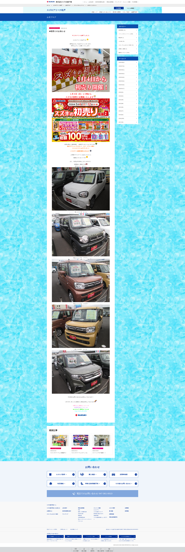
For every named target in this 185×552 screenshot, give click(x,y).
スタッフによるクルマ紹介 (52, 514)
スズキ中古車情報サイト (126, 536)
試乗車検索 (111, 514)
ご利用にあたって (63, 529)
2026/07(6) (121, 66)
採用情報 (127, 511)
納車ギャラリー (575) (124, 52)
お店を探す (91, 1)
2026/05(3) (121, 73)
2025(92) (121, 92)
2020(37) (121, 111)
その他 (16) (121, 41)
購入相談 (111, 511)
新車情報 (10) (122, 30)
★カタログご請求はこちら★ (81, 409)
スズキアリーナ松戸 (57, 5)
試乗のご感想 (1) (123, 48)
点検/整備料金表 (81, 517)
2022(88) (121, 103)
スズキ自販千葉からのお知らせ (53, 508)
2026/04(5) (121, 77)
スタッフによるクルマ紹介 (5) (126, 45)
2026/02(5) (121, 84)
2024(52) (121, 96)
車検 (79, 509)
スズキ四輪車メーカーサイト (54, 536)
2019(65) (121, 114)
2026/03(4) (121, 81)
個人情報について (74, 529)
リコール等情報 (108, 536)
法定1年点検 (80, 513)
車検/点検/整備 (110, 1)
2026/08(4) (121, 62)
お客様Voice (49, 511)
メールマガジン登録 (90, 536)
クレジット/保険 (126, 1)
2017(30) (121, 122)
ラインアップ (118, 1)
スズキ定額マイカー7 (98, 511)
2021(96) (121, 107)
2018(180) (121, 118)
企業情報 (127, 508)
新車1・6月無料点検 (82, 511)
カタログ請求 (112, 508)
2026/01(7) (121, 88)
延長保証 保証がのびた (98, 513)
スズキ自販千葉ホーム (51, 504)
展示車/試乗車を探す (100, 1)
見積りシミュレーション (72, 536)
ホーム (85, 1)
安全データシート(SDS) (52, 529)
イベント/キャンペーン (79, 5)
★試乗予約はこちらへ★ (81, 407)
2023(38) (121, 99)
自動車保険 (96, 515)
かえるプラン (96, 509)
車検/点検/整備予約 (113, 517)
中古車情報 (134, 1)
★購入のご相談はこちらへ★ (81, 405)
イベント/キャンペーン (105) (126, 33)
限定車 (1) (121, 37)
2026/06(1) (121, 69)
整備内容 (80, 515)
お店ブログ (68, 5)
